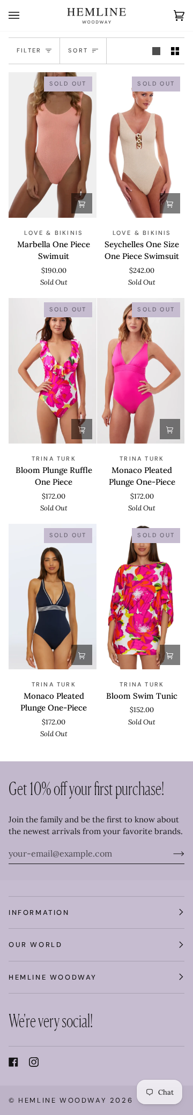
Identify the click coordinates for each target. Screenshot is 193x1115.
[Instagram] (34, 1062)
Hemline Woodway (62, 1100)
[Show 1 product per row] (156, 51)
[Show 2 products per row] (175, 51)
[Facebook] (13, 1062)
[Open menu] (25, 15)
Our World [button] (35, 944)
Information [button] (39, 912)
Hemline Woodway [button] (53, 977)
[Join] (170, 853)
